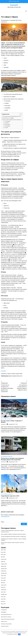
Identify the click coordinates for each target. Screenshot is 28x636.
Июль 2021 (3, 596)
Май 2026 (3, 556)
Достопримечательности (16, 376)
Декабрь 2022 (4, 594)
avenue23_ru (4, 22)
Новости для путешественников (7, 619)
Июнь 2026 (3, 554)
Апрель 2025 (3, 585)
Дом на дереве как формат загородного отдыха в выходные (13, 534)
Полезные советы (4, 626)
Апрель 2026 (3, 559)
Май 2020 (3, 601)
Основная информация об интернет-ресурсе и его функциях (13, 536)
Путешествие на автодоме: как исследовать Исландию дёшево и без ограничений (12, 459)
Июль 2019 (3, 603)
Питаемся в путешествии (6, 623)
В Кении (7, 122)
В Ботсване (7, 124)
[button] (19, 114)
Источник (3, 371)
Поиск (2, 522)
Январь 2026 (3, 566)
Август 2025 (3, 575)
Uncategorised (4, 609)
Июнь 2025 (3, 580)
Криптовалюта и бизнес (6, 616)
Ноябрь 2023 (3, 589)
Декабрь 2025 (4, 568)
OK (19, 634)
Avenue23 (14, 5)
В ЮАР (6, 127)
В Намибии (7, 126)
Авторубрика (3, 612)
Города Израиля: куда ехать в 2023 (10, 496)
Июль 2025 (3, 578)
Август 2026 (3, 549)
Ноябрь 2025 (3, 570)
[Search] (26, 11)
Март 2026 (3, 561)
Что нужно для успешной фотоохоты (12, 116)
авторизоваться (5, 516)
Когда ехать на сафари (8, 118)
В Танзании (7, 121)
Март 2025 (3, 587)
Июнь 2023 (3, 592)
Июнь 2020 (3, 599)
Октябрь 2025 (4, 573)
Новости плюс (4, 621)
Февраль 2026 (4, 563)
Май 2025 (3, 582)
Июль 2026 (3, 552)
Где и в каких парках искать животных (12, 119)
